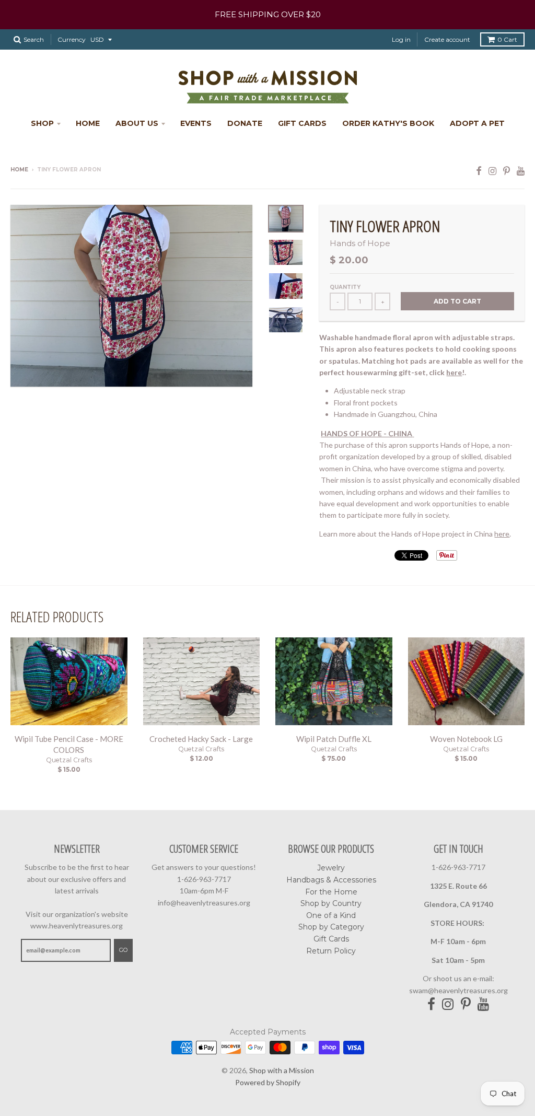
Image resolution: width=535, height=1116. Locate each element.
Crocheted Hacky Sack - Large (201, 738)
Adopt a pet (477, 123)
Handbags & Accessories (331, 880)
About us (136, 123)
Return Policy (331, 951)
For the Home (331, 892)
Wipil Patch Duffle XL (333, 738)
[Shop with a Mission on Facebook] (479, 170)
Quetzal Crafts (69, 760)
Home (88, 123)
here (454, 372)
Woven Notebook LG (466, 738)
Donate (244, 123)
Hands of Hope (360, 243)
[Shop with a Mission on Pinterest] (506, 170)
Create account (447, 39)
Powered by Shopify (267, 1082)
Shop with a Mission (281, 1070)
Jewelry (331, 868)
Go (123, 950)
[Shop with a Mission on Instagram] (492, 170)
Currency (71, 39)
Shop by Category (331, 927)
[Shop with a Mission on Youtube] (521, 170)
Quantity (345, 287)
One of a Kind (331, 915)
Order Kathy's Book (388, 123)
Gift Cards (302, 123)
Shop (42, 123)
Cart (507, 39)
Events (196, 123)
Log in (401, 39)
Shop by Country (331, 903)
